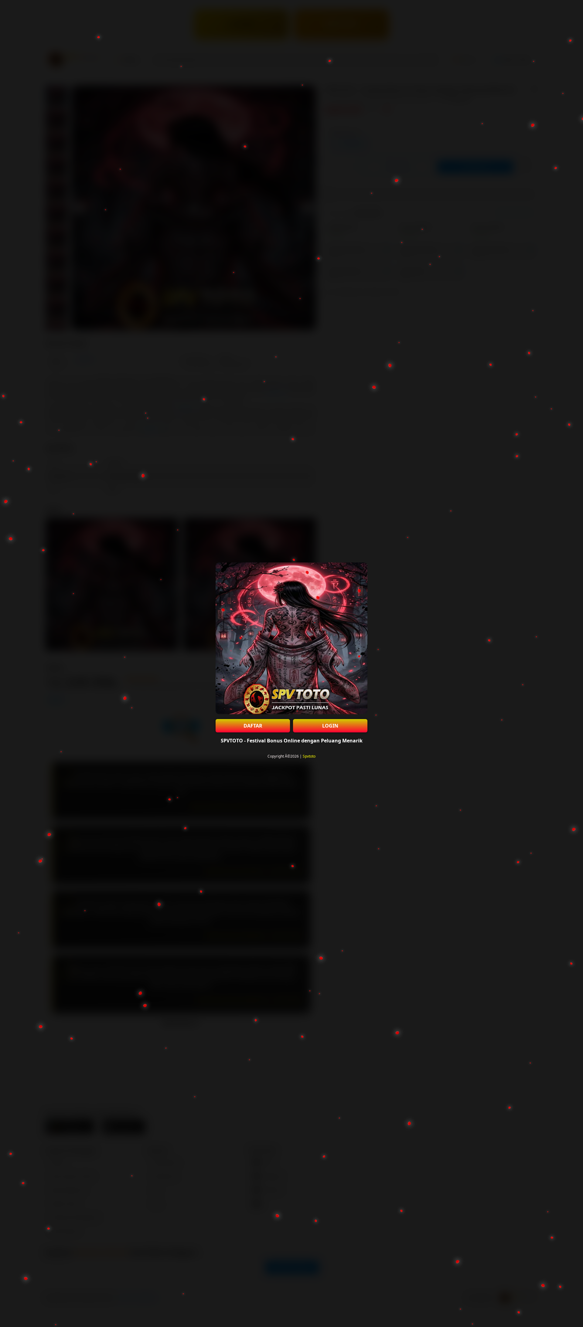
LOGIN (330, 725)
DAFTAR (253, 725)
